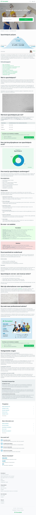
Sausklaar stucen (5, 413)
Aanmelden (3, 486)
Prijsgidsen (3, 480)
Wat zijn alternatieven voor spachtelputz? (10, 72)
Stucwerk (7, 30)
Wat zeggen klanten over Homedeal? (7, 477)
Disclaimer (14, 510)
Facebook (2, 501)
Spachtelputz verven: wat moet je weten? (10, 71)
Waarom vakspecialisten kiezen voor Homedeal (9, 491)
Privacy (18, 510)
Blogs (2, 479)
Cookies (22, 510)
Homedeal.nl (2, 30)
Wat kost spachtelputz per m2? (8, 65)
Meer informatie (3, 488)
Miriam (34, 50)
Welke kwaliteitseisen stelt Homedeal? (7, 476)
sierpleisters (20, 288)
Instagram (2, 502)
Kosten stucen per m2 (6, 406)
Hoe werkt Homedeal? (5, 474)
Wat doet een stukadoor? (6, 430)
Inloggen (2, 489)
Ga (25, 19)
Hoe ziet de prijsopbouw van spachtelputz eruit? (11, 66)
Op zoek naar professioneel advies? (9, 73)
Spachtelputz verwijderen (6, 427)
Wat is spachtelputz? (6, 64)
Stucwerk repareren (5, 410)
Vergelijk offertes (28, 137)
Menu (33, 1)
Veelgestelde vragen (6, 74)
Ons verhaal (3, 495)
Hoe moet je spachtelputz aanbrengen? (10, 67)
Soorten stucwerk (5, 425)
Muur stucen (4, 429)
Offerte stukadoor (5, 423)
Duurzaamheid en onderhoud (8, 70)
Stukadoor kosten (5, 408)
